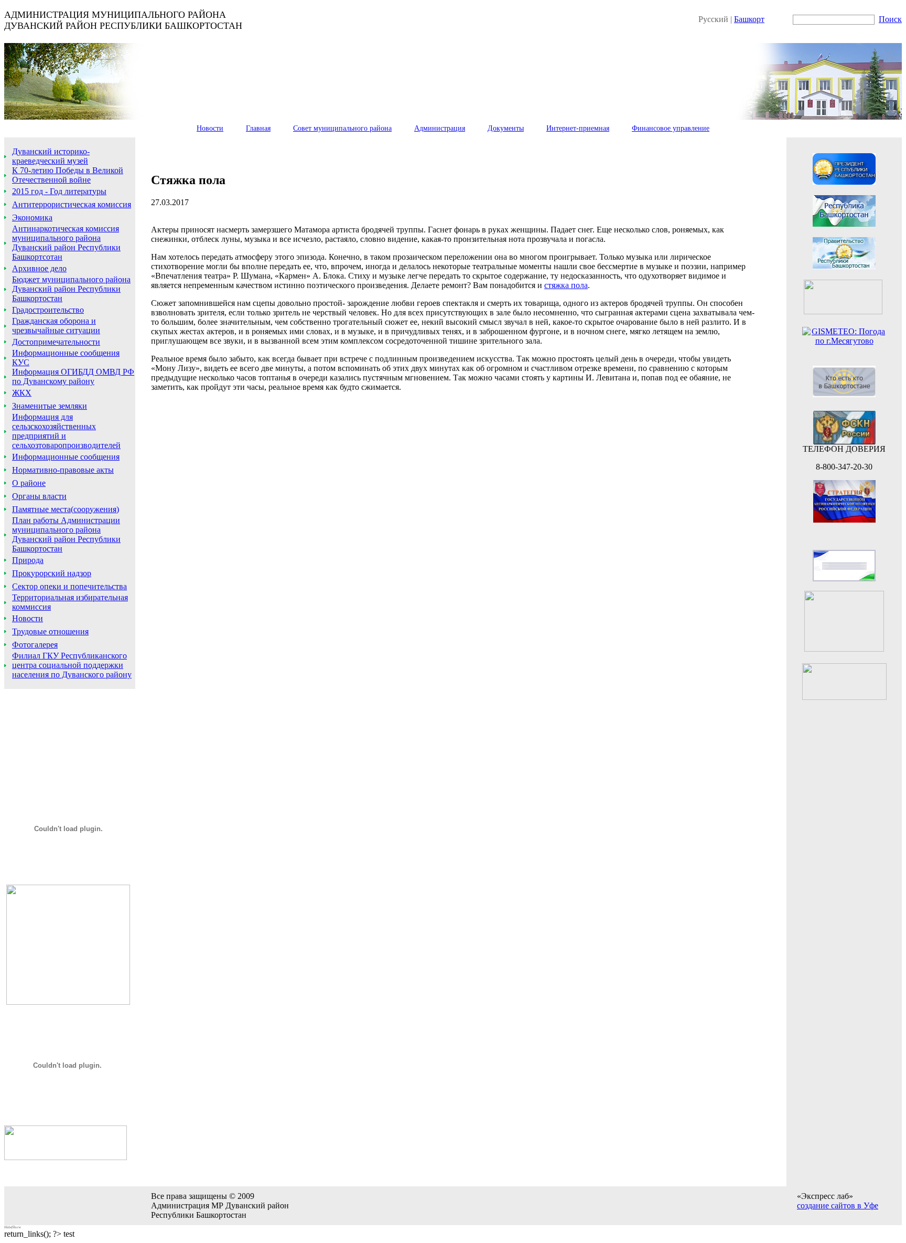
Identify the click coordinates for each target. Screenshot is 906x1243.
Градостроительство (48, 309)
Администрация (439, 128)
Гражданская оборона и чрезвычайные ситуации (56, 325)
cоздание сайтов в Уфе (837, 1205)
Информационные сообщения (66, 456)
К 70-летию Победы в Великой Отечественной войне (67, 175)
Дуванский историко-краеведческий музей (51, 156)
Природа (28, 560)
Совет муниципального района (342, 128)
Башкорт (749, 19)
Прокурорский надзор (51, 573)
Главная (258, 128)
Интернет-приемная (577, 128)
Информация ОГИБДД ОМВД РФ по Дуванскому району (73, 376)
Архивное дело (39, 268)
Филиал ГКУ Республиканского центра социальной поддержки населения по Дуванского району (72, 665)
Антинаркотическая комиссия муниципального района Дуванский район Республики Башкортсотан (66, 242)
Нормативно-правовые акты (63, 469)
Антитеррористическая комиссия (71, 204)
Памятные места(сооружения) (65, 509)
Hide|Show (12, 1227)
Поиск (890, 19)
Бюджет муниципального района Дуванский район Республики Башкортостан (71, 289)
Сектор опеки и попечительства (69, 586)
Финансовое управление (670, 128)
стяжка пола (566, 285)
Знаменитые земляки (49, 405)
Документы (506, 128)
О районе (29, 483)
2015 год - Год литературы (59, 191)
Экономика (32, 217)
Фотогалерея (35, 644)
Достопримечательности (56, 341)
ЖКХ (21, 392)
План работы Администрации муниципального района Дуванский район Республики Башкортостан (66, 534)
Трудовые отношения (50, 631)
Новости (210, 128)
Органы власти (39, 496)
